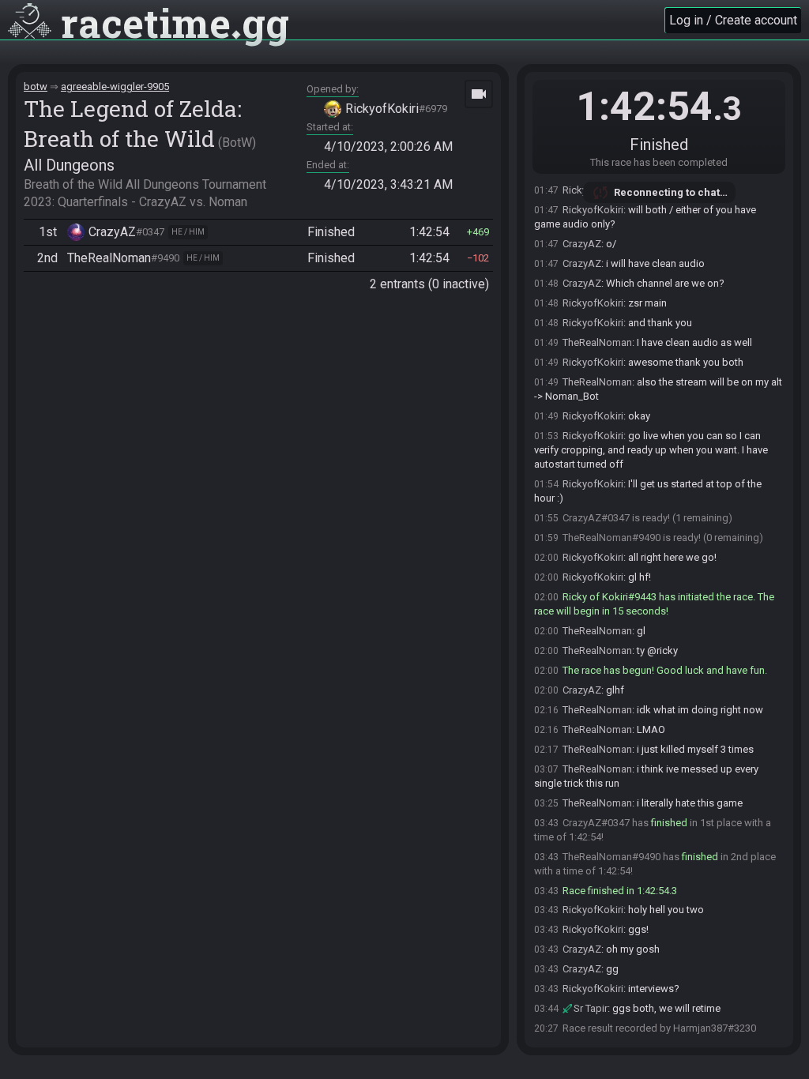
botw (35, 86)
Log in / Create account (733, 20)
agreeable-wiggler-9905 (115, 86)
